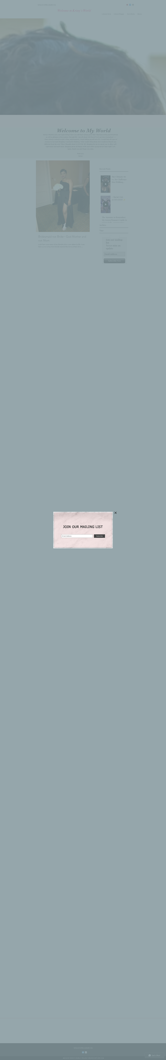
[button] (116, 513)
